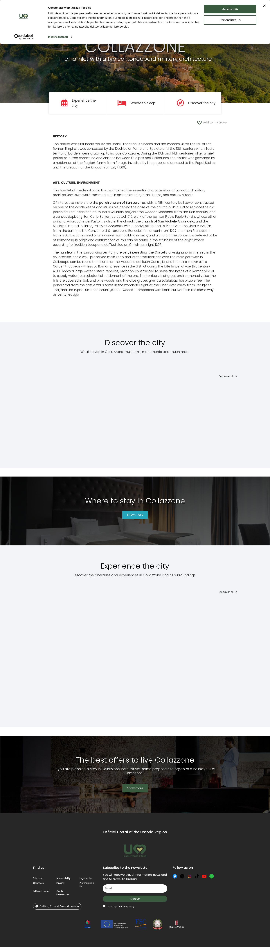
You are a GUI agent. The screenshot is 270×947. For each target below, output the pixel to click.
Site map (38, 878)
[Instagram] (189, 876)
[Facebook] (175, 876)
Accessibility (63, 878)
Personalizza (228, 19)
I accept (121, 906)
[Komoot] (211, 876)
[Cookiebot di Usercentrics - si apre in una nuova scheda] (24, 36)
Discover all (226, 376)
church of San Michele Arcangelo (168, 221)
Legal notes (86, 878)
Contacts (38, 883)
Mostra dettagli (58, 36)
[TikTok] (197, 876)
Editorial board (41, 891)
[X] (182, 876)
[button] (62, 893)
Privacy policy (126, 906)
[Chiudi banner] (264, 5)
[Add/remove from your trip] (53, 389)
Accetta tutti (230, 9)
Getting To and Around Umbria (59, 906)
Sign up (135, 899)
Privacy (60, 883)
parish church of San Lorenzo (122, 202)
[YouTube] (204, 876)
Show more (135, 515)
